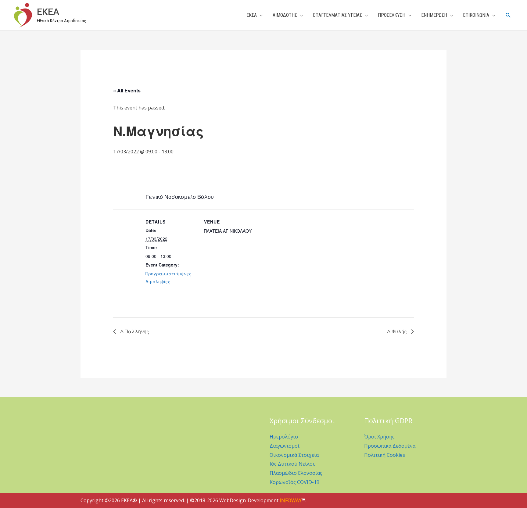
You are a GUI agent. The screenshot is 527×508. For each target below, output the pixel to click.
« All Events (127, 90)
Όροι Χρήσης (379, 436)
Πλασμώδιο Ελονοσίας (296, 473)
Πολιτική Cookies (384, 455)
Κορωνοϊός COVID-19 (294, 482)
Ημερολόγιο (284, 436)
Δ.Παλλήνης (134, 331)
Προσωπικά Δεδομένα (389, 445)
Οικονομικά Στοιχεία (294, 455)
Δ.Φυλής (397, 331)
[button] (508, 15)
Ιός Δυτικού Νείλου (293, 463)
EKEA (48, 11)
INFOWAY (291, 500)
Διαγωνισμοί (284, 445)
